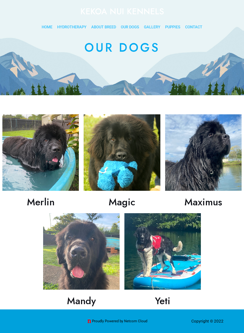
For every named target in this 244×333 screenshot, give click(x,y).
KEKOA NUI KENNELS (122, 11)
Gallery (152, 27)
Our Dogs (130, 27)
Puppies (172, 27)
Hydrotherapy (71, 27)
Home (47, 27)
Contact (193, 27)
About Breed (103, 27)
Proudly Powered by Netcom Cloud (119, 321)
